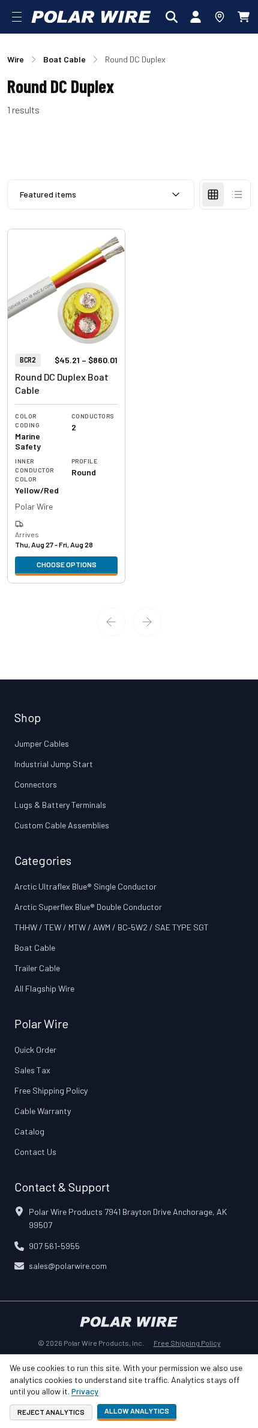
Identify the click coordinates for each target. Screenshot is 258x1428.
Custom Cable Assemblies (61, 825)
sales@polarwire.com (68, 1266)
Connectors (35, 784)
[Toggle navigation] (16, 16)
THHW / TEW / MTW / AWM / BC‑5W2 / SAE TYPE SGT (111, 927)
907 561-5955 (54, 1246)
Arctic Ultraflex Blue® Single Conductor (85, 886)
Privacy (84, 1391)
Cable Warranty (42, 1111)
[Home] (91, 17)
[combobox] (100, 194)
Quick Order (35, 1049)
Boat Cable (34, 947)
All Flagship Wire (44, 988)
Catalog (29, 1131)
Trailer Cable (37, 968)
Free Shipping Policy (51, 1090)
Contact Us (35, 1151)
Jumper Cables (41, 743)
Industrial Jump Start (53, 764)
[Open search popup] (171, 16)
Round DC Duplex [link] (135, 59)
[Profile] (195, 16)
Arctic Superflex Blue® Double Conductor (88, 907)
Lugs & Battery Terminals (60, 805)
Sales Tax (32, 1070)
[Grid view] (213, 194)
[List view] (237, 194)
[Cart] (243, 16)
